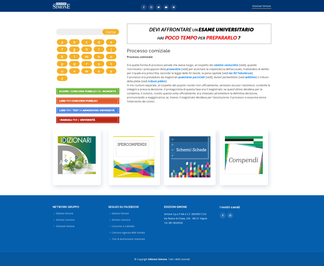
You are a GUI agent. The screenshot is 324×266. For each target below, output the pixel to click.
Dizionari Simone (261, 6)
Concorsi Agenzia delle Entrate (128, 232)
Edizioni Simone (64, 213)
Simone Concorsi (65, 220)
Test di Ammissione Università (128, 239)
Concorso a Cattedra (123, 226)
